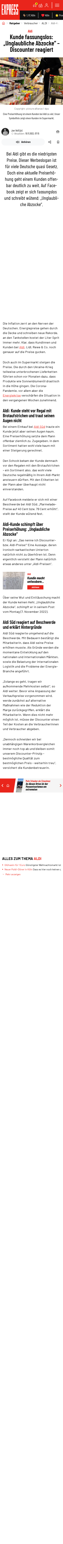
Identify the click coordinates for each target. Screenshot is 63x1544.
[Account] (46, 5)
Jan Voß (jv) (16, 130)
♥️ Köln (45, 15)
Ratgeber (14, 23)
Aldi (21, 347)
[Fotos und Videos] (40, 5)
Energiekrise (12, 395)
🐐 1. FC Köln (29, 15)
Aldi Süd (39, 426)
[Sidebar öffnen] (57, 5)
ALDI (44, 23)
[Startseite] (3, 23)
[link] (10, 10)
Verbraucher (31, 23)
